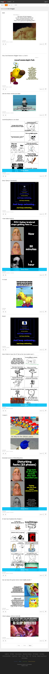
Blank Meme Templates (27, 654)
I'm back (4, 279)
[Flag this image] (46, 44)
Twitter (20, 661)
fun (2, 5)
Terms (27, 656)
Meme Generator (18, 654)
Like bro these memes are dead (11, 93)
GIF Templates (35, 654)
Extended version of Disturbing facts (12, 458)
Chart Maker (42, 654)
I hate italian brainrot (8, 218)
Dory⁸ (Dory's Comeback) (9, 180)
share (41, 44)
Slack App (34, 656)
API (30, 656)
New (9, 5)
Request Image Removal (41, 656)
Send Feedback (24, 658)
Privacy (23, 656)
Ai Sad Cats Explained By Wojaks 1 (12, 519)
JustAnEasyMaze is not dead (10, 119)
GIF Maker (12, 654)
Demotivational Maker (7, 656)
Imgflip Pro (7, 654)
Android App (25, 661)
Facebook (16, 661)
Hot (6, 5)
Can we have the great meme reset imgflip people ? (17, 580)
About (20, 656)
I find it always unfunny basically (11, 616)
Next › (30, 645)
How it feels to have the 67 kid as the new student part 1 (18, 354)
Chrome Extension (31, 661)
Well (3, 13)
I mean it (4, 415)
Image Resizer (14, 656)
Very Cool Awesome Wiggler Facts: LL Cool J (15, 55)
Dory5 (4, 316)
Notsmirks (4, 9)
